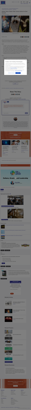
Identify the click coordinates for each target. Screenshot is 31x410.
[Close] (26, 60)
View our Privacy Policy (18, 70)
